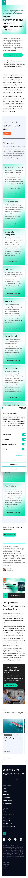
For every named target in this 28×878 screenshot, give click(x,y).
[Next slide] (8, 758)
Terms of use (6, 864)
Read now (6, 751)
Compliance (5, 869)
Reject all (14, 469)
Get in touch (8, 780)
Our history (6, 794)
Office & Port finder (8, 824)
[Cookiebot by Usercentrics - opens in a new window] (19, 408)
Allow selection (14, 464)
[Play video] (5, 595)
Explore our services (12, 194)
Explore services (11, 478)
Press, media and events (9, 827)
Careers (5, 791)
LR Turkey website (7, 803)
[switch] (24, 439)
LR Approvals (6, 818)
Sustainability (6, 797)
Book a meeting (10, 685)
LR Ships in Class (7, 821)
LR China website (7, 800)
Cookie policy (6, 866)
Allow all (14, 460)
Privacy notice (6, 862)
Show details (19, 455)
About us (5, 788)
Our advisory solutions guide (11, 55)
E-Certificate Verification (9, 815)
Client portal (6, 812)
